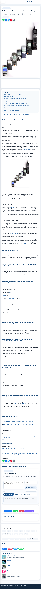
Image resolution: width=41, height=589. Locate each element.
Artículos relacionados (8, 108)
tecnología (12, 207)
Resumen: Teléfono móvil (8, 96)
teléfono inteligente (26, 149)
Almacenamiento (5, 538)
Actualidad (9, 560)
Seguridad (29, 538)
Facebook (4, 548)
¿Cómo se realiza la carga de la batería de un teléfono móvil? (15, 107)
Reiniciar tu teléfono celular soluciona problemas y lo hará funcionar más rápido (18, 421)
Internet (19, 224)
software (8, 376)
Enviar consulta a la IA (8, 494)
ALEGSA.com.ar (30, 1)
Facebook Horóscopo (29, 511)
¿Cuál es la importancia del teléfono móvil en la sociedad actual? (16, 101)
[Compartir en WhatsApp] (3, 20)
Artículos (8, 565)
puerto (16, 403)
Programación (23, 538)
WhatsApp (15, 511)
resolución (11, 292)
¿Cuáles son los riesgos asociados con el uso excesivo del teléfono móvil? (17, 103)
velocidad (11, 233)
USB (32, 402)
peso (3, 208)
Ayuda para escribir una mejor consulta (22, 494)
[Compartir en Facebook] (6, 20)
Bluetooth (21, 306)
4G (14, 231)
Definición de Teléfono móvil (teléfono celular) (12, 94)
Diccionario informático (11, 555)
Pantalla (4, 295)
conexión (16, 233)
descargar (11, 226)
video (23, 234)
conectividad (15, 306)
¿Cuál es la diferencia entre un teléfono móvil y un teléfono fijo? (15, 98)
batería (26, 395)
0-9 (27, 533)
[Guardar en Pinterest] (11, 20)
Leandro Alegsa (8, 428)
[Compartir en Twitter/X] (9, 20)
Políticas (2, 586)
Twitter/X (15, 548)
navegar (14, 224)
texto (30, 210)
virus (23, 356)
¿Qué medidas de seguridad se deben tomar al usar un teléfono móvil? (17, 105)
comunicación (26, 243)
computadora (24, 403)
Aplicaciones (12, 538)
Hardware (17, 538)
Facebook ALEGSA (8, 511)
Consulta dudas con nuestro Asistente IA (11, 110)
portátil (8, 255)
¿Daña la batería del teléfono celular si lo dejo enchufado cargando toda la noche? (18, 424)
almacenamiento (12, 298)
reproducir (32, 224)
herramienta (14, 329)
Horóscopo (9, 570)
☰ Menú (3, 2)
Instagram (21, 511)
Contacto (5, 586)
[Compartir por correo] (14, 20)
